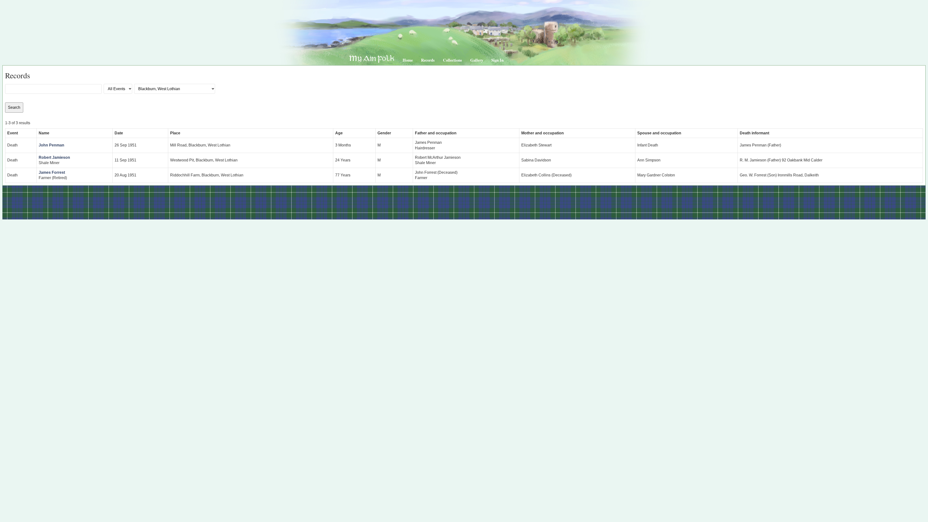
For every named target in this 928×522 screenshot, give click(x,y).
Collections (452, 60)
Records (428, 60)
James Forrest (52, 172)
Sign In (497, 60)
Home (408, 60)
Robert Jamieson (54, 157)
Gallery (476, 60)
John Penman (51, 145)
